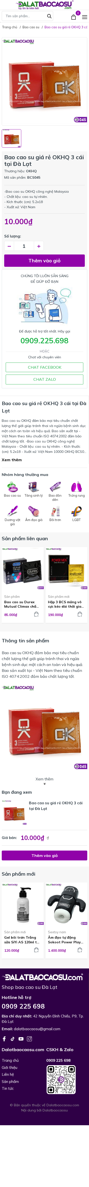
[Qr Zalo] (66, 1079)
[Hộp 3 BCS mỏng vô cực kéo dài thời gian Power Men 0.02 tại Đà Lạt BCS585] (66, 569)
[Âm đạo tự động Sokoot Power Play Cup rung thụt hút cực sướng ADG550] (66, 904)
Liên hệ (8, 1074)
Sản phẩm (12, 597)
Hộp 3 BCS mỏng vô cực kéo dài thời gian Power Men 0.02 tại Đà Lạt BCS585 (66, 604)
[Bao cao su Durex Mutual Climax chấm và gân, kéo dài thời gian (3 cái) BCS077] (23, 569)
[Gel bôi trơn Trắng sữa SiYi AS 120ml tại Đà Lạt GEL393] (23, 904)
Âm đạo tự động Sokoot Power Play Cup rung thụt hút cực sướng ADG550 (64, 939)
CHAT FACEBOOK (44, 367)
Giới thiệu (9, 1067)
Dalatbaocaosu (55, 1110)
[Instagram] (29, 1038)
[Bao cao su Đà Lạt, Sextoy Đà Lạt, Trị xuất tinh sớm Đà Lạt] (42, 976)
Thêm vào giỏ (44, 260)
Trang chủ (10, 1060)
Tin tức (8, 1088)
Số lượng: (12, 236)
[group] (44, 81)
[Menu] (84, 16)
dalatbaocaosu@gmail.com (37, 1029)
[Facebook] (5, 1038)
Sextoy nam (57, 932)
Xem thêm (12, 459)
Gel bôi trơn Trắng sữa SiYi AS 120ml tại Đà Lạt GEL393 (22, 939)
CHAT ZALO (44, 379)
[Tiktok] (13, 1038)
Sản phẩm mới (58, 597)
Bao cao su (11, 652)
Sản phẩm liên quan (25, 538)
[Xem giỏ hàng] (74, 16)
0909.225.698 (44, 340)
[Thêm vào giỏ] (36, 614)
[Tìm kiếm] (49, 15)
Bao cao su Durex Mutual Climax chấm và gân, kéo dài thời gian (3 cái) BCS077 (21, 604)
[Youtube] (21, 1038)
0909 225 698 (23, 1006)
